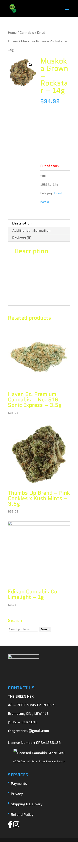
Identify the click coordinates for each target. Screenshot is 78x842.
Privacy (17, 793)
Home (12, 32)
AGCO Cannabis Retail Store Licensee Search (39, 761)
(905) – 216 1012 (23, 722)
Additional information (31, 230)
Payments (19, 783)
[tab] (39, 223)
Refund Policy (22, 814)
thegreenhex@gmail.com (28, 730)
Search (45, 629)
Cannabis (27, 32)
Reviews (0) (22, 237)
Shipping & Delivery (26, 804)
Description (22, 223)
